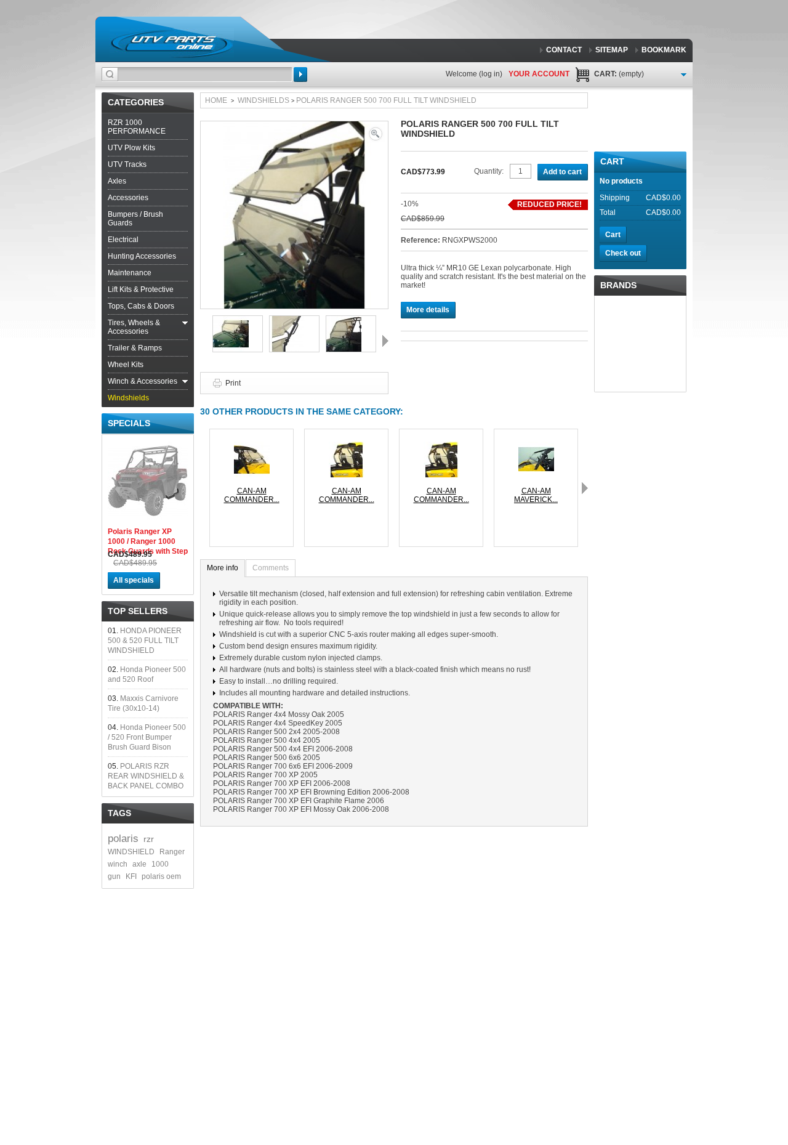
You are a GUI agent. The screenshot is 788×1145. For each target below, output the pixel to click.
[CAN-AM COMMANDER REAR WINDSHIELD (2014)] (441, 446)
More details (427, 309)
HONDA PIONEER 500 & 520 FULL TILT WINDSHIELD (145, 640)
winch (117, 864)
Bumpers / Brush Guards (135, 218)
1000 (160, 864)
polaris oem (161, 876)
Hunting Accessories (142, 256)
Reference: (421, 240)
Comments (270, 568)
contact (564, 50)
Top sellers (137, 611)
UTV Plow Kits (131, 148)
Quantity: (489, 171)
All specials (133, 580)
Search (300, 74)
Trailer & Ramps (135, 348)
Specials (129, 423)
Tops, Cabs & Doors (141, 306)
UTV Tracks (127, 164)
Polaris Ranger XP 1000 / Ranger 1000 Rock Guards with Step (148, 541)
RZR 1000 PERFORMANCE (137, 127)
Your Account (539, 74)
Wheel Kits (125, 364)
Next (385, 340)
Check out (623, 253)
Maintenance (129, 273)
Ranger (172, 852)
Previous (203, 340)
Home (216, 100)
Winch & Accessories (142, 381)
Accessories (128, 197)
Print (233, 383)
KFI (131, 876)
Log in (490, 74)
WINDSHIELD (131, 852)
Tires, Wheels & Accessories (134, 327)
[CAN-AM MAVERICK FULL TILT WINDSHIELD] (536, 446)
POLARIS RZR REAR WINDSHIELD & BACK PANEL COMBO (146, 776)
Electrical (123, 239)
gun (114, 876)
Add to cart (562, 172)
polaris (123, 838)
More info (222, 568)
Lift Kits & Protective (141, 289)
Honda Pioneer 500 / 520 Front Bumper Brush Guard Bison (147, 737)
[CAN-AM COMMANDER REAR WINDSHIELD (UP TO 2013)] (346, 446)
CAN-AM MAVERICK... (536, 495)
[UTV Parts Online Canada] (172, 43)
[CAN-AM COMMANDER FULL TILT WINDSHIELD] (252, 446)
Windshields (128, 398)
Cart (612, 161)
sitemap (611, 50)
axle (139, 864)
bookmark (663, 50)
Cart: (619, 74)
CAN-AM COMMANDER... (251, 495)
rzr (148, 839)
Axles (117, 181)
